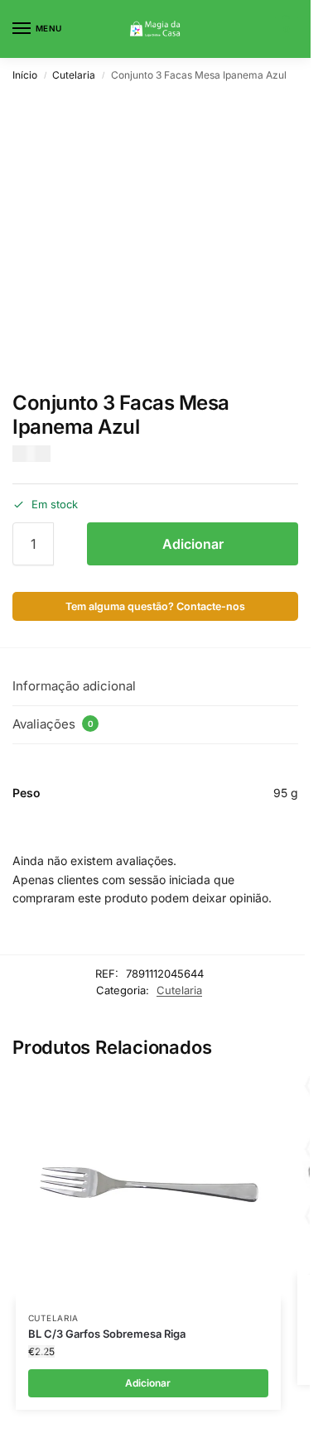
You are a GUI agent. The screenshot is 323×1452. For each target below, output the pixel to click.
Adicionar (193, 544)
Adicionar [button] (148, 1383)
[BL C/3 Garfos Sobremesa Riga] (148, 1188)
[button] (284, 29)
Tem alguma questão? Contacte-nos (155, 606)
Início (24, 75)
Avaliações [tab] (53, 724)
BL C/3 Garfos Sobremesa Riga (107, 1333)
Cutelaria (73, 75)
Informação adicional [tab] (74, 686)
